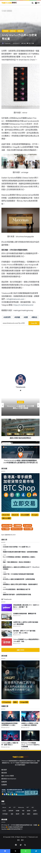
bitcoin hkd (5, 515)
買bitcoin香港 (6, 518)
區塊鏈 (17, 317)
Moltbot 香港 (28, 529)
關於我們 (4, 770)
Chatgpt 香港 (24, 702)
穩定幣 (17, 814)
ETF (14, 807)
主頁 (4, 11)
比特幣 (34, 810)
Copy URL (34, 323)
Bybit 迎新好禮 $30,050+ (8, 534)
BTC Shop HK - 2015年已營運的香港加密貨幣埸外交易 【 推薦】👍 (20, 825)
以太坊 (4, 810)
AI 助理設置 (17, 525)
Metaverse (21, 807)
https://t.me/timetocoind (23, 305)
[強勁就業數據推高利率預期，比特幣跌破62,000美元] (10, 716)
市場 (23, 810)
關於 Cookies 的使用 (7, 776)
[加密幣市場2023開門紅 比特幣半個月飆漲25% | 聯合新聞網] (6, 624)
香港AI (15, 702)
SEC (33, 807)
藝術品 (35, 317)
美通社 (28, 814)
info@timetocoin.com (15, 299)
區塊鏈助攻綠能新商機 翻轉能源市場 (24, 613)
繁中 (18, 840)
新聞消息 (9, 11)
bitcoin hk (15, 515)
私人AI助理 (5, 529)
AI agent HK (27, 525)
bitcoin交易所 (25, 515)
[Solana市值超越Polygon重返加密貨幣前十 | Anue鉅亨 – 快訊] (6, 642)
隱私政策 (4, 773)
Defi (20, 402)
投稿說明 (4, 781)
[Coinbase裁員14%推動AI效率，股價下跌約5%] (10, 735)
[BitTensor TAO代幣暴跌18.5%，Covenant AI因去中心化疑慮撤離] (30, 735)
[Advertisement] (20, 350)
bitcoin (4, 807)
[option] (20, 405)
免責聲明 (4, 784)
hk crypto (35, 515)
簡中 (22, 840)
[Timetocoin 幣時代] (9, 3)
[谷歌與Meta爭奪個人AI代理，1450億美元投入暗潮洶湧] (30, 716)
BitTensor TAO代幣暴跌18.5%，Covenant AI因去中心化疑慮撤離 (30, 744)
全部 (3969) (20, 650)
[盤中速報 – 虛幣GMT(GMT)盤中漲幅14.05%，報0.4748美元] (6, 633)
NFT (28, 807)
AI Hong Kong (6, 702)
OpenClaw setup (17, 529)
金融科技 (35, 814)
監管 (12, 814)
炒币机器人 (5, 814)
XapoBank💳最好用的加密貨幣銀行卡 (11, 829)
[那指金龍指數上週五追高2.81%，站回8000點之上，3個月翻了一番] (6, 607)
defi (10, 807)
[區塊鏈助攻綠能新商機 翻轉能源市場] (6, 616)
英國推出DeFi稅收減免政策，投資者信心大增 (20, 407)
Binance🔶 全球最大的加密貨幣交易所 (12, 827)
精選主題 (20, 31)
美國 (23, 814)
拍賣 (26, 317)
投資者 (28, 810)
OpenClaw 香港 (7, 525)
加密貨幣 (7, 317)
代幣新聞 (5, 31)
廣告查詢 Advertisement (8, 778)
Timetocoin (7, 43)
